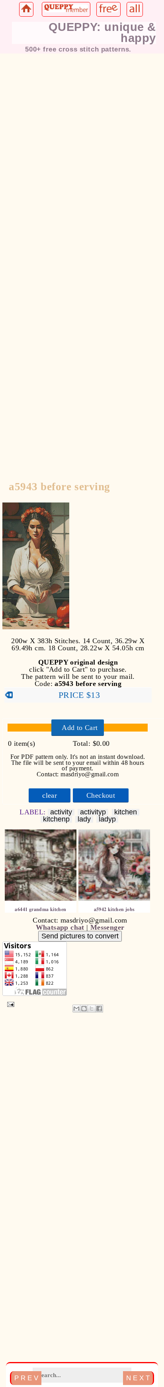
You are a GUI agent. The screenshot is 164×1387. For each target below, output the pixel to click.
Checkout (100, 795)
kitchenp (56, 819)
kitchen (125, 812)
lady (84, 819)
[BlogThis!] (84, 1009)
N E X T (138, 1377)
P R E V (26, 1377)
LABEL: (34, 812)
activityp (93, 812)
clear (49, 795)
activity (61, 812)
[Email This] (76, 1009)
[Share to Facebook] (99, 1009)
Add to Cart (80, 728)
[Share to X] (92, 1009)
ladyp (107, 819)
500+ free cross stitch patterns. (78, 49)
